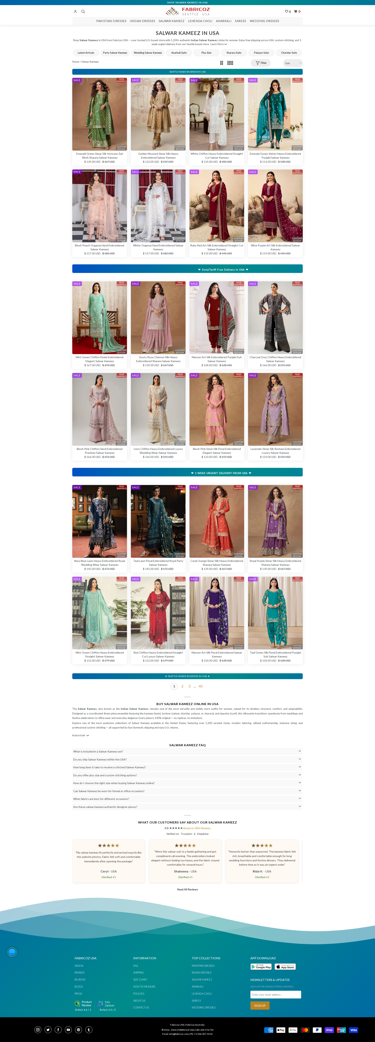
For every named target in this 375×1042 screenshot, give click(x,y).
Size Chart (140, 979)
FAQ (135, 965)
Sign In (79, 965)
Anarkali (223, 21)
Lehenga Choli (200, 21)
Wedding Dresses (264, 21)
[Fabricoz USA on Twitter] (49, 1030)
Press (78, 993)
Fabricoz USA (177, 1024)
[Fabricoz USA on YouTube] (69, 1030)
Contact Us (141, 1007)
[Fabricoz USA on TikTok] (89, 1030)
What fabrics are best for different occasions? (101, 798)
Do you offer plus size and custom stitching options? (105, 775)
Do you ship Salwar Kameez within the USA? (100, 759)
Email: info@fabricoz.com (175, 1033)
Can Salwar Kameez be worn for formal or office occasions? (109, 791)
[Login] (75, 12)
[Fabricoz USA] (187, 11)
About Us (139, 1000)
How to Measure (144, 986)
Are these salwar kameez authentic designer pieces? (105, 806)
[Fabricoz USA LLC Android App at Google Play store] (262, 972)
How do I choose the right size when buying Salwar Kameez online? (114, 783)
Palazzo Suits (261, 52)
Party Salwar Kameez (115, 52)
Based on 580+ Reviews (197, 828)
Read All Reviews (187, 889)
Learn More (217, 44)
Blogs (79, 986)
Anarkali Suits (179, 52)
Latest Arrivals (86, 52)
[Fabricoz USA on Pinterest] (80, 1030)
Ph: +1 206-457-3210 (201, 1033)
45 (201, 686)
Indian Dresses (142, 21)
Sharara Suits (234, 52)
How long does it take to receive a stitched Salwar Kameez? (109, 767)
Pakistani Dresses (111, 21)
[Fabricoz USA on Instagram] (39, 1030)
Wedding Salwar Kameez (148, 52)
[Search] (82, 11)
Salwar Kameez (172, 21)
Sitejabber (203, 833)
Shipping (138, 972)
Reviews (80, 979)
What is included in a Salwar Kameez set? (98, 751)
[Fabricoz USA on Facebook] (59, 1030)
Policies (138, 993)
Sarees (240, 21)
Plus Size (206, 52)
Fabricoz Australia (195, 1024)
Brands (79, 972)
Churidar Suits (289, 52)
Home (75, 61)
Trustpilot (186, 833)
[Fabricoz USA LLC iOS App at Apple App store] (285, 972)
